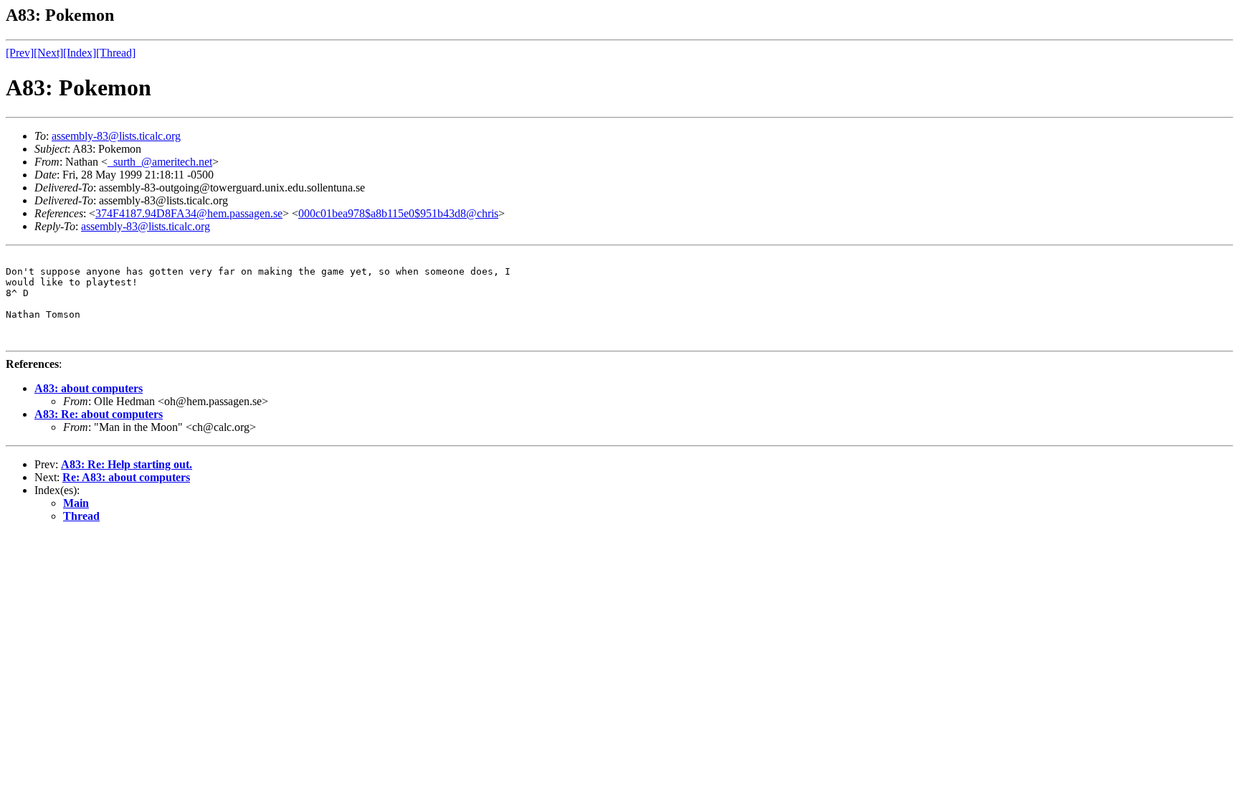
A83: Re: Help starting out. (126, 464)
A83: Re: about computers (98, 414)
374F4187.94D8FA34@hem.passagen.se (189, 213)
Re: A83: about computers (126, 477)
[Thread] (116, 53)
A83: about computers (88, 388)
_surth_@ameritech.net (160, 162)
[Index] (79, 53)
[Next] (48, 53)
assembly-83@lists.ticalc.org (116, 136)
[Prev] (20, 53)
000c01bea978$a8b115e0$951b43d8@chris (398, 213)
